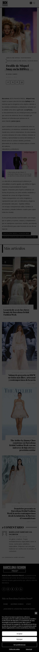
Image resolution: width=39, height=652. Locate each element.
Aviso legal (29, 649)
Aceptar (19, 634)
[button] (36, 613)
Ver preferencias (20, 645)
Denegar (19, 639)
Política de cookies (14, 649)
